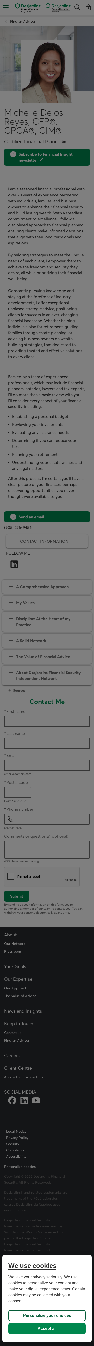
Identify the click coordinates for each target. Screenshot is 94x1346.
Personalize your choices (47, 1315)
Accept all (47, 1328)
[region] (46, 1298)
